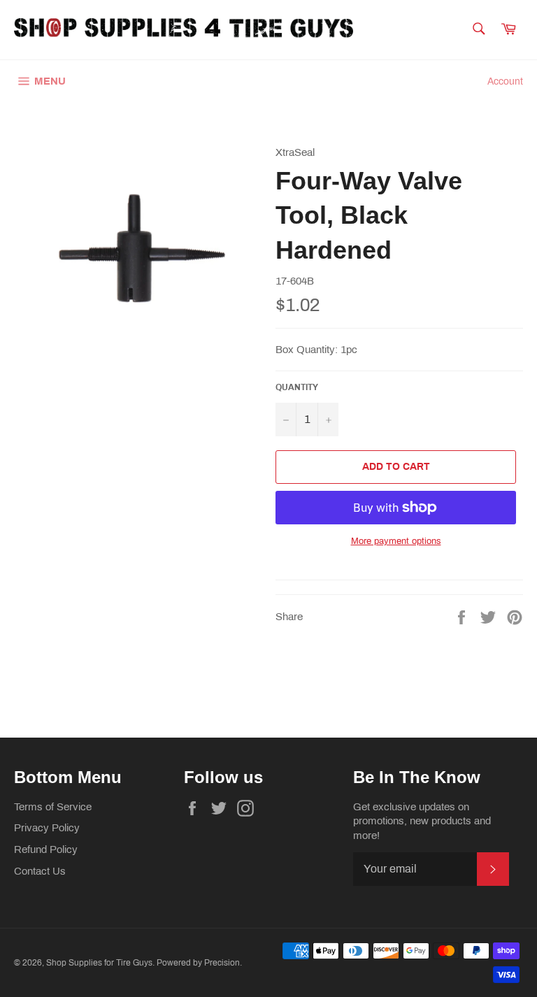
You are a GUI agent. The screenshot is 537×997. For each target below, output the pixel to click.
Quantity (296, 387)
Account (505, 81)
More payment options (396, 541)
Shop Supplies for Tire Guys (99, 963)
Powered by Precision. (199, 963)
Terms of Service (53, 806)
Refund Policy (46, 849)
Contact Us (40, 871)
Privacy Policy (47, 827)
